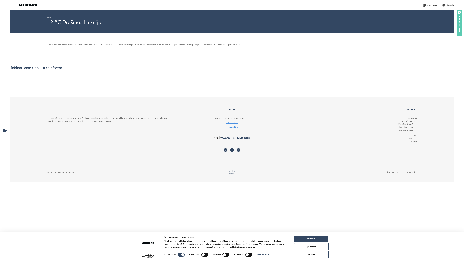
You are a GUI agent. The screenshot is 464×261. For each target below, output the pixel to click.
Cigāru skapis (412, 135)
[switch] (204, 255)
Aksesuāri (413, 141)
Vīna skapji (413, 138)
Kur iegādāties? (459, 24)
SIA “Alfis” (80, 118)
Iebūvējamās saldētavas (408, 130)
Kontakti (432, 5)
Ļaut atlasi (311, 247)
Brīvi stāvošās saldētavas (407, 124)
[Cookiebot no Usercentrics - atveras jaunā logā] (148, 256)
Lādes (415, 132)
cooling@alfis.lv (232, 127)
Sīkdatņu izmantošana (393, 172)
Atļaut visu (311, 239)
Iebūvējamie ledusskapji (408, 127)
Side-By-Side (412, 118)
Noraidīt (311, 255)
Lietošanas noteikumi (410, 172)
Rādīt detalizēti (263, 255)
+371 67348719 (232, 122)
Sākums (49, 17)
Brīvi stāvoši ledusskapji (408, 121)
